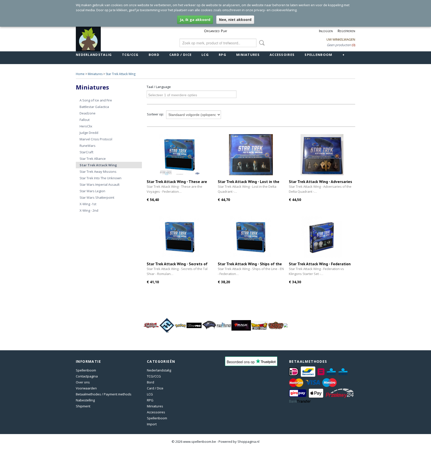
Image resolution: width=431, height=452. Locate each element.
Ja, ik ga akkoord (195, 19)
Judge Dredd (89, 132)
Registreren (346, 30)
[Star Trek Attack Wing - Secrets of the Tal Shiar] (180, 237)
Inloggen (326, 30)
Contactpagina (87, 376)
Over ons (83, 382)
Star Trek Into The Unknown (100, 178)
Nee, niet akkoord (235, 19)
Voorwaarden (86, 388)
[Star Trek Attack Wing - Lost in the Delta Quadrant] (251, 154)
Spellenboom (318, 54)
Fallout (85, 119)
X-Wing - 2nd (89, 210)
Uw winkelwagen (340, 39)
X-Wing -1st (88, 204)
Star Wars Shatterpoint (97, 197)
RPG (222, 54)
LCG (205, 54)
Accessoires (282, 54)
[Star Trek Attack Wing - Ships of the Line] (251, 237)
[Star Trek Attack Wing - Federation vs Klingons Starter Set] (322, 237)
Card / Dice (180, 54)
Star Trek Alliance (93, 158)
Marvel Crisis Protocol (96, 139)
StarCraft (86, 152)
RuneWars (88, 145)
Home (80, 74)
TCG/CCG (130, 54)
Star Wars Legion (92, 191)
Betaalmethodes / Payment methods (103, 394)
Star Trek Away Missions (98, 171)
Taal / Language (159, 87)
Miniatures (248, 54)
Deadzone (88, 113)
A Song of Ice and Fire (96, 100)
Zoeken (261, 43)
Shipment (83, 406)
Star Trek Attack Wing (120, 74)
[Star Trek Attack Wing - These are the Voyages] (180, 154)
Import (152, 424)
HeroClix (86, 126)
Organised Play (215, 30)
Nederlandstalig (94, 54)
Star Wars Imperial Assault (99, 184)
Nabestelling (85, 400)
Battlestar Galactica (94, 106)
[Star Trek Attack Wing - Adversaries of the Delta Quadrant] (322, 154)
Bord (154, 54)
